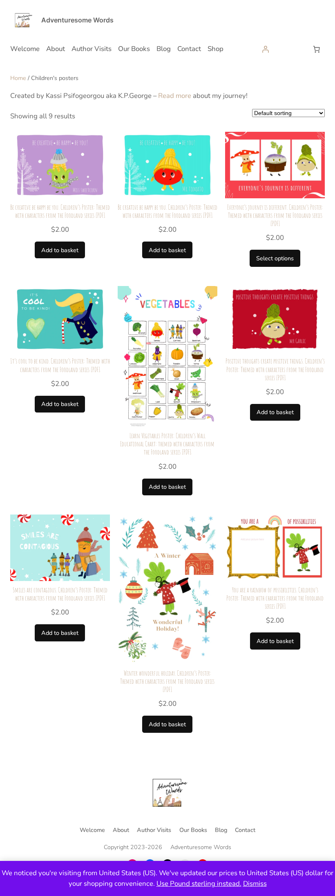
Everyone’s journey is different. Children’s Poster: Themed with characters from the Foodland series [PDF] (275, 215)
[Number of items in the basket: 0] (316, 49)
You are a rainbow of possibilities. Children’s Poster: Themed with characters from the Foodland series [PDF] (275, 598)
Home (18, 78)
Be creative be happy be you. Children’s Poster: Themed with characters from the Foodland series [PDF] (60, 211)
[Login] (265, 49)
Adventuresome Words (77, 20)
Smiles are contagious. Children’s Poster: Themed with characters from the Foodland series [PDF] (60, 594)
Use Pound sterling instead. (198, 883)
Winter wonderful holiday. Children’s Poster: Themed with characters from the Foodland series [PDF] (167, 681)
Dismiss (255, 883)
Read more (174, 95)
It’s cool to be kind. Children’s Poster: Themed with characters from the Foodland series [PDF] (60, 365)
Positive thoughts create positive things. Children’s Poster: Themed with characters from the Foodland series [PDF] (275, 369)
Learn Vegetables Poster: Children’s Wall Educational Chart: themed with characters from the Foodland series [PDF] (167, 444)
